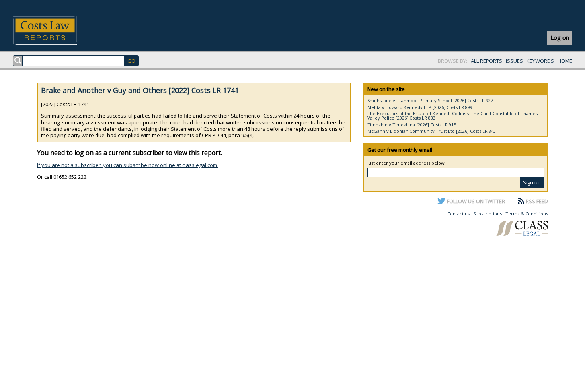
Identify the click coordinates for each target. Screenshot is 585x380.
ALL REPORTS (486, 60)
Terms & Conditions (526, 214)
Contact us (458, 214)
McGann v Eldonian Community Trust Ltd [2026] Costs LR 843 (431, 131)
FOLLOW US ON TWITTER (476, 201)
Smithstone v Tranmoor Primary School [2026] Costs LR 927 (430, 100)
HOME (565, 60)
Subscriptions (487, 214)
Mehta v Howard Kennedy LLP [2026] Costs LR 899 (419, 107)
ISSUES (514, 60)
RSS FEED (537, 201)
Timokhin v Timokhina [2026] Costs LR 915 (411, 125)
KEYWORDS (540, 60)
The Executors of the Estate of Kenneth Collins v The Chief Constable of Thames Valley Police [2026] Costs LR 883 (452, 116)
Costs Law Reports (54, 30)
